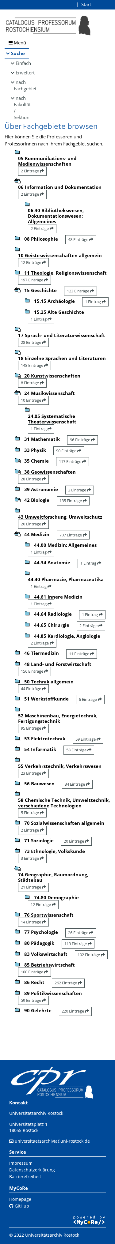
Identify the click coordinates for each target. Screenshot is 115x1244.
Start (86, 4)
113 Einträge (76, 943)
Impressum (21, 1163)
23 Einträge (31, 773)
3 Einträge (30, 858)
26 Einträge (78, 932)
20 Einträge (31, 524)
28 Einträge (31, 342)
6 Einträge (88, 699)
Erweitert (22, 73)
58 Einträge (76, 750)
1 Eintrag (93, 301)
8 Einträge (30, 382)
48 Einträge (78, 239)
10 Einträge (31, 400)
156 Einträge (32, 671)
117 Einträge (70, 461)
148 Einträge (32, 365)
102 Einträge (89, 954)
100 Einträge (32, 972)
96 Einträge (80, 439)
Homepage (20, 1199)
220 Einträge (73, 1011)
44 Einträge (31, 688)
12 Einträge (31, 262)
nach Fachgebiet (21, 85)
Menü (19, 42)
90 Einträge (66, 450)
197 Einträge (32, 280)
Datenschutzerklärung (32, 1170)
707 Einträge (71, 535)
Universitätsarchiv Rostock (36, 1113)
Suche (18, 53)
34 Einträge (75, 784)
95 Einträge (31, 728)
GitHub (21, 1206)
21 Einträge (31, 887)
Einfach (22, 63)
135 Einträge (71, 500)
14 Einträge (31, 922)
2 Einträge (30, 171)
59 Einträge (86, 739)
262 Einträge (66, 983)
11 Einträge (79, 653)
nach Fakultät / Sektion (21, 107)
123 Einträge (78, 291)
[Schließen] (17, 180)
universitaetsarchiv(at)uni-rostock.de (52, 1141)
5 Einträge (30, 812)
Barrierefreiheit (25, 1176)
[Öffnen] (17, 328)
